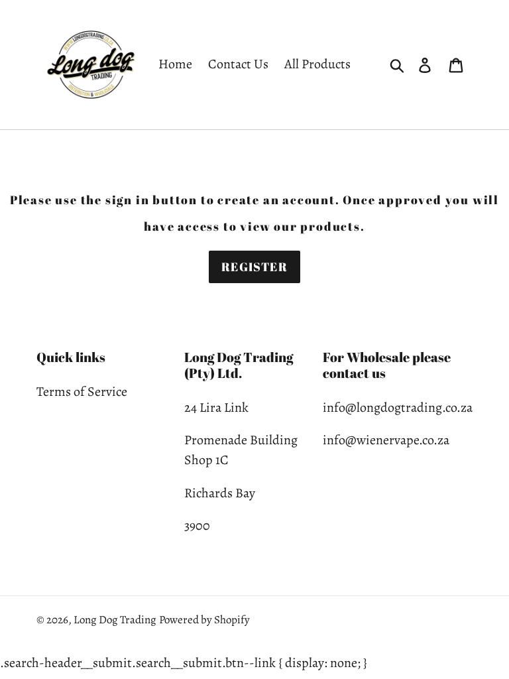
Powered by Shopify (204, 619)
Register (254, 267)
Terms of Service (81, 392)
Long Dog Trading (115, 619)
